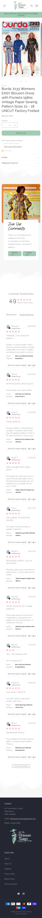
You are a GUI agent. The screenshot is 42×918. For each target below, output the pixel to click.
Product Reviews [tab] (27, 315)
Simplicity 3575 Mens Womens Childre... (25, 534)
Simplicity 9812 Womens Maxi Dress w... (24, 628)
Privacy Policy (9, 874)
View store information (13, 146)
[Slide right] (26, 81)
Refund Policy (9, 879)
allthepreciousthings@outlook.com (23, 819)
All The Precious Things (23, 911)
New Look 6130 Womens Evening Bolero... (23, 666)
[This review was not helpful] (33, 365)
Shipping (7, 869)
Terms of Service (10, 884)
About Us (8, 864)
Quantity (5, 120)
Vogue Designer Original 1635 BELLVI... (25, 580)
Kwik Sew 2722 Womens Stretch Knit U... (23, 395)
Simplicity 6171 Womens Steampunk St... (23, 749)
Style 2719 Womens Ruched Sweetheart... (24, 357)
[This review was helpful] (29, 365)
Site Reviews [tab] (11, 315)
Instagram (29, 254)
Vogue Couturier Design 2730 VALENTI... (24, 491)
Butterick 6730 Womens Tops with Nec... (24, 441)
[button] (4, 5)
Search (7, 859)
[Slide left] (16, 81)
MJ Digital (23, 914)
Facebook (14, 254)
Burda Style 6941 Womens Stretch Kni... (23, 706)
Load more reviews (21, 766)
